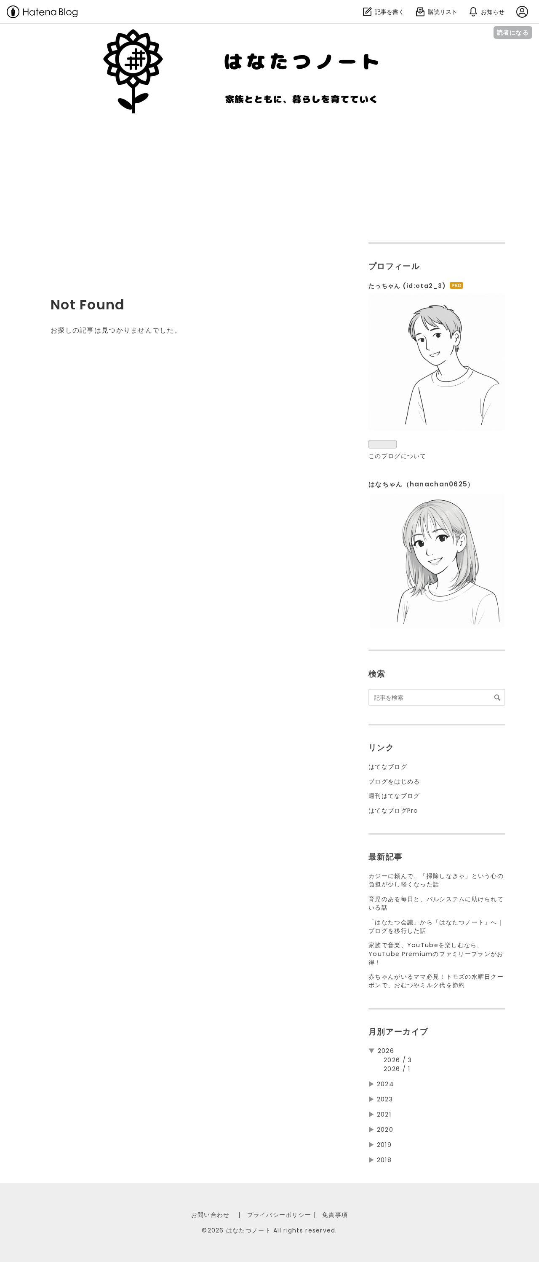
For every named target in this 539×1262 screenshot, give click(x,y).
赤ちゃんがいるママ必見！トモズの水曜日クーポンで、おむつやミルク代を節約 (436, 980)
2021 (384, 1114)
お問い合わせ (210, 1215)
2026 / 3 (398, 1060)
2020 (385, 1129)
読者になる (513, 32)
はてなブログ (387, 767)
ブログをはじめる (394, 781)
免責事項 (335, 1215)
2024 (385, 1084)
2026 (386, 1051)
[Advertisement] (269, 177)
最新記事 (385, 856)
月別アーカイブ (398, 1031)
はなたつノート (67, 38)
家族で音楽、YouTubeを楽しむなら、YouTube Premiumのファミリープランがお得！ (435, 953)
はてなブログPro (393, 810)
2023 (385, 1099)
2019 (384, 1145)
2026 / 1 (397, 1069)
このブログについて (397, 456)
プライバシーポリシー (279, 1215)
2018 (384, 1160)
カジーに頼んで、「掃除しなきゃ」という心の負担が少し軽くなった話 (436, 880)
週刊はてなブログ (394, 796)
